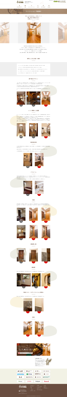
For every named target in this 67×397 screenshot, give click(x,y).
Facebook (45, 386)
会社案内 (45, 385)
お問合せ (56, 1)
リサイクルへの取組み (39, 386)
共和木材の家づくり (33, 385)
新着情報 (38, 385)
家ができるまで (32, 386)
